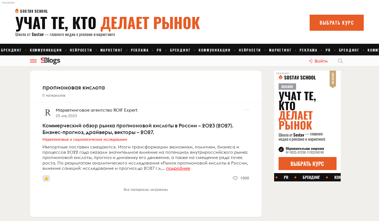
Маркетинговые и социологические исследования (84, 139)
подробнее (178, 168)
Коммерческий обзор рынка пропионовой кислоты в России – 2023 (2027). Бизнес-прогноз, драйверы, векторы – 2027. (137, 128)
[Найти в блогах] (340, 61)
